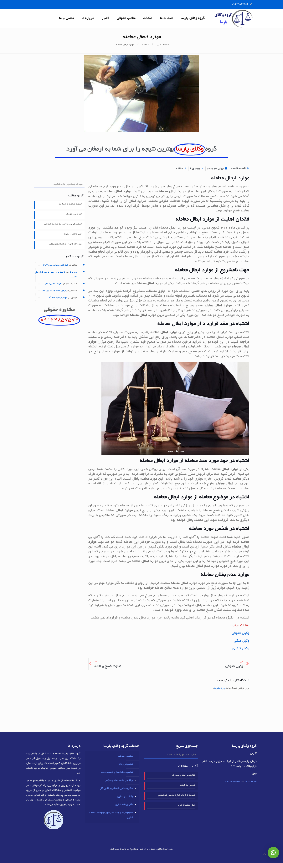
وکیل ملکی (241, 641)
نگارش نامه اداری (124, 804)
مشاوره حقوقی (125, 756)
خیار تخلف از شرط (73, 234)
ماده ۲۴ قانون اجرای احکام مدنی (65, 244)
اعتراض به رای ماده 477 (55, 265)
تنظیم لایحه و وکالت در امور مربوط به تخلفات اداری (111, 815)
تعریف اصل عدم (53, 284)
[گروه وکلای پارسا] (233, 18)
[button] (273, 852)
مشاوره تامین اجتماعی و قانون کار (116, 788)
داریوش (73, 272)
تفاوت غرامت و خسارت (70, 204)
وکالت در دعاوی (125, 796)
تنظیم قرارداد (126, 764)
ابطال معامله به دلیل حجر (53, 291)
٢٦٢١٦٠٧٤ (250, 781)
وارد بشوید (219, 688)
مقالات (145, 44)
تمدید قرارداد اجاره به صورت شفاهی (63, 224)
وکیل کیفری (240, 649)
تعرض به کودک (74, 214)
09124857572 (240, 4)
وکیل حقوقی (240, 633)
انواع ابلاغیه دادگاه (58, 297)
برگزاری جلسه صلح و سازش (119, 780)
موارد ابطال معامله (125, 44)
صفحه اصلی (163, 44)
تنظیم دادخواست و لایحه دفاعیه (117, 772)
